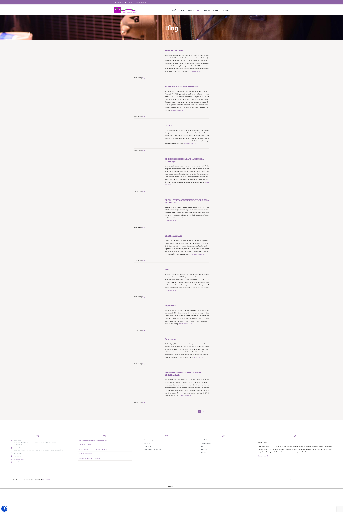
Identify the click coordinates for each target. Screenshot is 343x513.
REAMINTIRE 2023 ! (146, 244)
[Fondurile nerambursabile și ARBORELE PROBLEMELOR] (148, 380)
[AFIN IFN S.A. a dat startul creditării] (148, 94)
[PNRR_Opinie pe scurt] (148, 58)
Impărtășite (146, 313)
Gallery (151, 58)
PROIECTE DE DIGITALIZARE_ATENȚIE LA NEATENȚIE (146, 167)
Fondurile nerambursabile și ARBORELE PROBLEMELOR (146, 380)
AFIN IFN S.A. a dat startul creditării (146, 94)
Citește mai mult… (263, 456)
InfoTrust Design (47, 479)
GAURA (146, 133)
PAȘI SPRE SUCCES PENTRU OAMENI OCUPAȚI (93, 440)
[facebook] (228, 2)
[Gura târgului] (148, 347)
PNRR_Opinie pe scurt (146, 58)
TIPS (146, 277)
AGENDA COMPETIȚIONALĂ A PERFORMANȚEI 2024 (94, 449)
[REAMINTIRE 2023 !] (148, 244)
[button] (4, 508)
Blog (143, 78)
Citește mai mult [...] (195, 71)
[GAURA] (148, 133)
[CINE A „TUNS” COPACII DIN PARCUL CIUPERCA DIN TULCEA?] (148, 208)
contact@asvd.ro (19, 459)
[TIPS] (148, 277)
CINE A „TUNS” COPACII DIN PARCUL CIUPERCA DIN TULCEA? (146, 208)
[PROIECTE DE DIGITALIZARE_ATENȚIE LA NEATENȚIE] (148, 167)
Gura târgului (146, 347)
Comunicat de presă (85, 444)
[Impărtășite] (148, 313)
